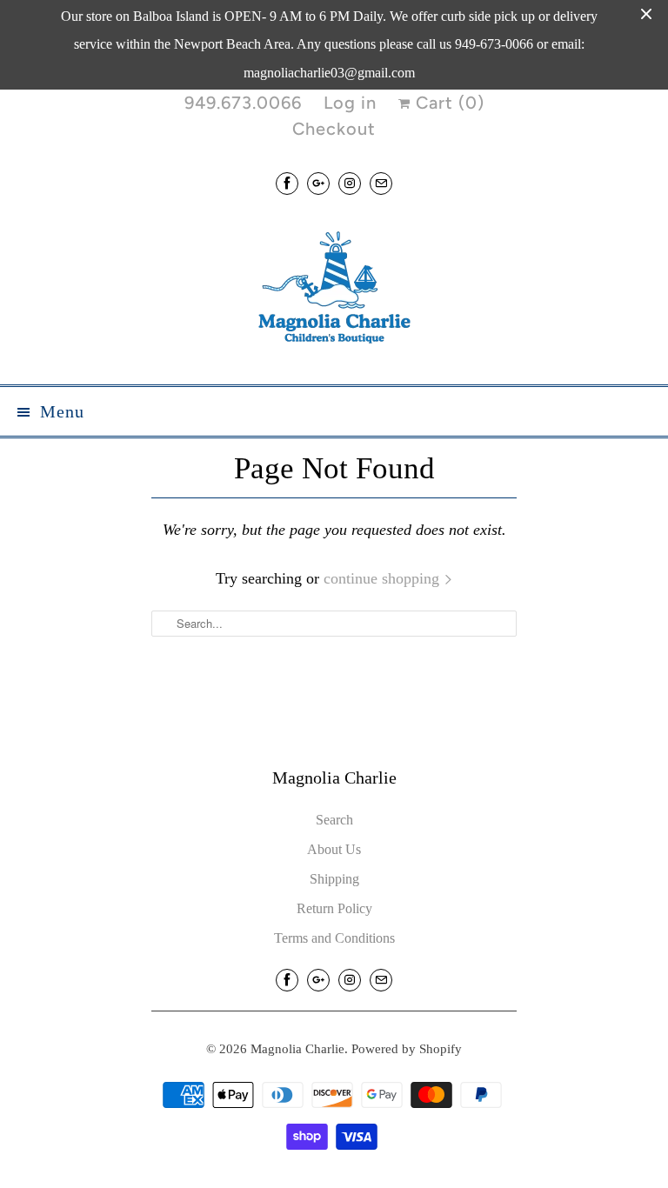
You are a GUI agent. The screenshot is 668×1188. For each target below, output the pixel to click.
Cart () (447, 102)
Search (334, 819)
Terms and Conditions (334, 938)
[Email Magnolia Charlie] (381, 183)
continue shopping (384, 578)
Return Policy (334, 908)
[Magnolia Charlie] (334, 291)
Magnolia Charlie (297, 1049)
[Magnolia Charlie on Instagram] (349, 183)
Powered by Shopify (406, 1049)
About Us (334, 849)
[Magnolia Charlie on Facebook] (287, 183)
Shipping (334, 878)
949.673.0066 (243, 102)
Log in (350, 102)
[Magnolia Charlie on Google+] (318, 183)
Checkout (334, 128)
